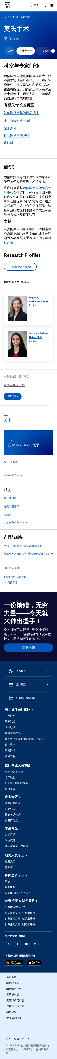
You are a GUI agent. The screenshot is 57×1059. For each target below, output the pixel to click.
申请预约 (13, 396)
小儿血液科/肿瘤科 (17, 121)
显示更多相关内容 (14, 522)
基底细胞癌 (10, 498)
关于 (10, 50)
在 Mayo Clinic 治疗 (14, 384)
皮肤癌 (7, 514)
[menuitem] (10, 51)
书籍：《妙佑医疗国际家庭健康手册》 (25, 546)
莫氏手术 (16, 28)
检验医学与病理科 (16, 135)
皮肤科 (8, 143)
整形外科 (10, 128)
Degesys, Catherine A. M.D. (38, 299)
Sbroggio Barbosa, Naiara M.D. (39, 335)
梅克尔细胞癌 (11, 506)
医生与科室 (26, 50)
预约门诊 (14, 38)
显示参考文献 (11, 475)
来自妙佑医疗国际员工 (16, 376)
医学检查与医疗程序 (19, 16)
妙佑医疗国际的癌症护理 (21, 113)
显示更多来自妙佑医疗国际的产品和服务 (26, 553)
